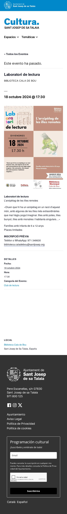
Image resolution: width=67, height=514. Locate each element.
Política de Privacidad (21, 423)
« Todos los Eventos (16, 54)
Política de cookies (19, 428)
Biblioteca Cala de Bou (15, 344)
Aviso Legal (14, 419)
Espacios (10, 37)
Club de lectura (11, 285)
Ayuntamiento (16, 414)
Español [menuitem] (22, 502)
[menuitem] (12, 501)
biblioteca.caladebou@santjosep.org (24, 244)
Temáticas (28, 37)
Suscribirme (33, 491)
